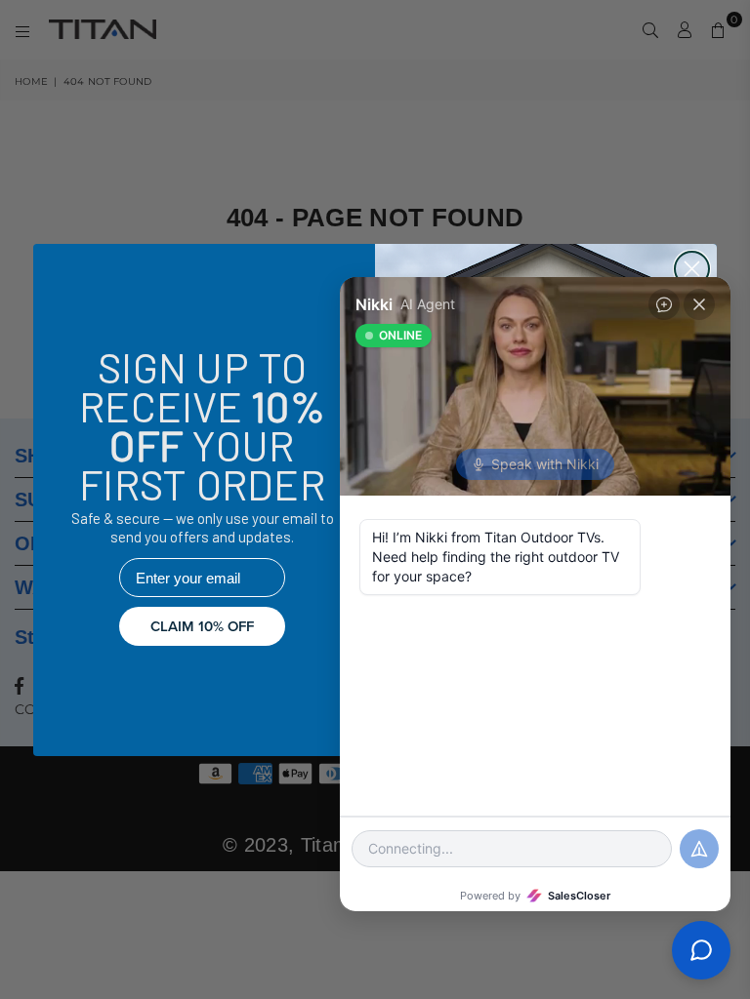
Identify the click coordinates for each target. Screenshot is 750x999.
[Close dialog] (692, 269)
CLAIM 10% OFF (202, 626)
